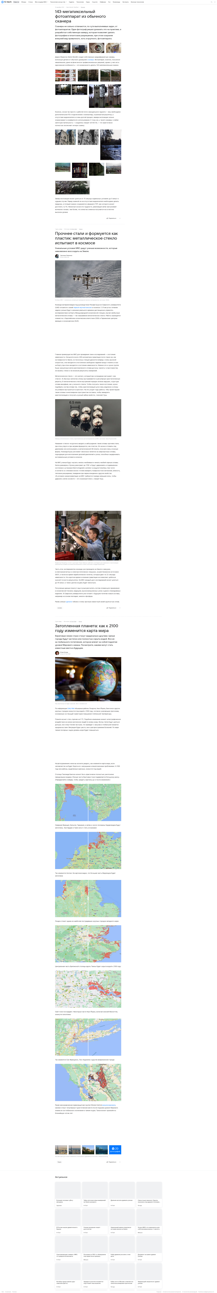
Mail (3, 1291)
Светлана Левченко (66, 255)
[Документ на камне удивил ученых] (149, 1248)
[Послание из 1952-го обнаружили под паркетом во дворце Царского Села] (95, 1248)
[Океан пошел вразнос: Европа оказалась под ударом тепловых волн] (149, 1194)
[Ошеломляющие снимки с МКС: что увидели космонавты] (68, 1248)
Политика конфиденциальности (206, 1291)
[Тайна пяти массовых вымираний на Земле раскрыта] (95, 1194)
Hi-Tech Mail (73, 229)
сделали (69, 602)
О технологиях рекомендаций (189, 1291)
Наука (80, 229)
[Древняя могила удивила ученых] (122, 1194)
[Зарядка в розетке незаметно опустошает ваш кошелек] (95, 1276)
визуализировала (108, 1105)
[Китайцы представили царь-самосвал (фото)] (68, 1276)
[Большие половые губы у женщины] (68, 1194)
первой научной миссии (83, 307)
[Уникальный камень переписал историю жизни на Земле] (122, 1221)
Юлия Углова (64, 652)
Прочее (83, 7)
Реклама (14, 1291)
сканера (91, 60)
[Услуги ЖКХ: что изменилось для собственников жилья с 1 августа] (149, 1221)
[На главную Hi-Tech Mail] (8, 2)
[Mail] (2, 2)
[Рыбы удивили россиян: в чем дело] (122, 1248)
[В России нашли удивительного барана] (68, 1221)
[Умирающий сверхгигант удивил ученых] (149, 1276)
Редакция (159, 1291)
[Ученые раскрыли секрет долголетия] (95, 1221)
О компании (8, 1291)
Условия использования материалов (172, 1291)
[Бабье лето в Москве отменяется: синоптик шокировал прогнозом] (122, 1276)
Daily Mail (71, 708)
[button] (62, 48)
